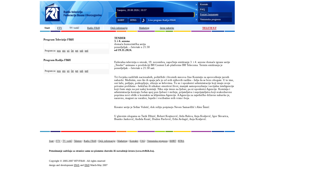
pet (76, 51)
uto (64, 51)
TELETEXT (209, 28)
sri (68, 51)
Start (47, 27)
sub (81, 51)
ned (86, 51)
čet (72, 51)
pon (59, 51)
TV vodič (74, 27)
